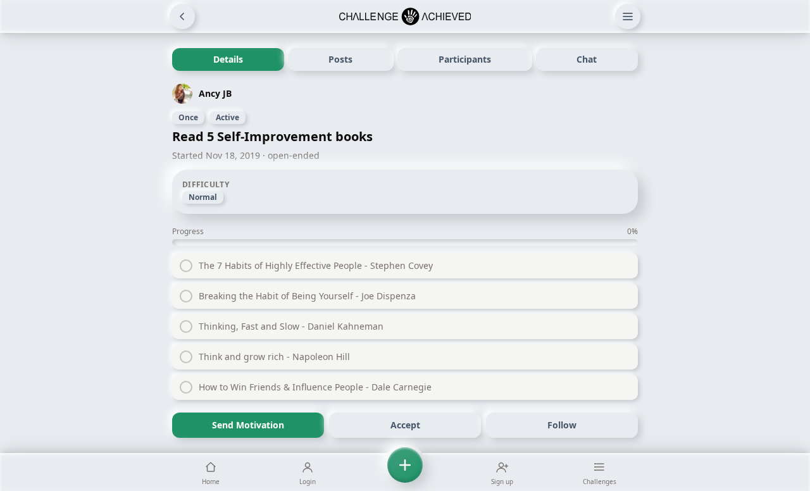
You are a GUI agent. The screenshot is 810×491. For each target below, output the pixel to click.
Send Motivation (248, 425)
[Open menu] (627, 16)
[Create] (405, 472)
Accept (405, 425)
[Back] (182, 16)
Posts (340, 59)
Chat (586, 59)
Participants (465, 59)
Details (228, 59)
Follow (561, 425)
